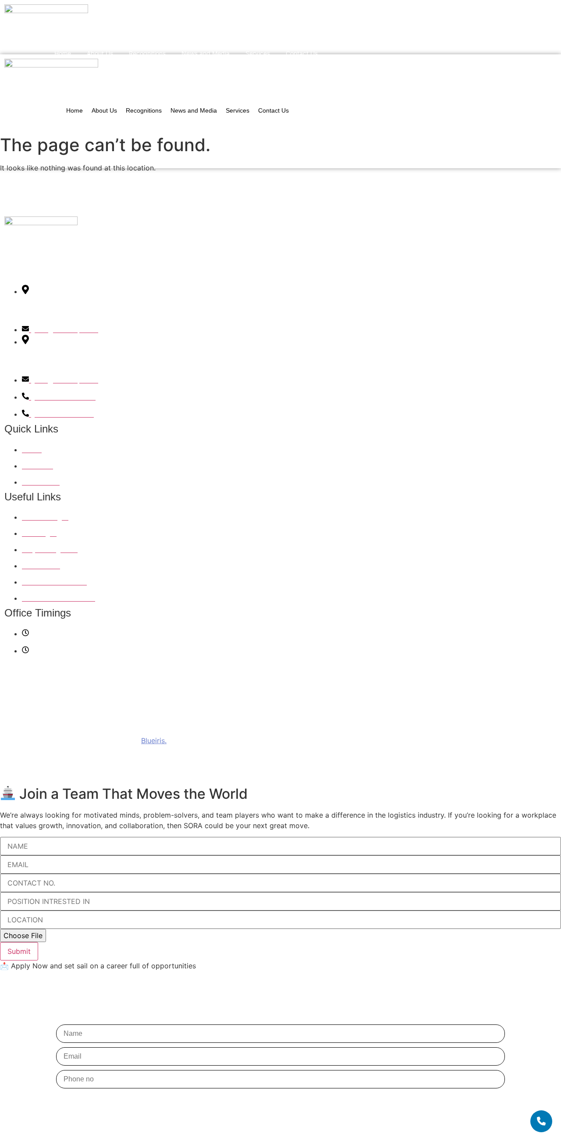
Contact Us (302, 53)
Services (257, 53)
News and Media (205, 53)
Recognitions (147, 53)
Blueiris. (154, 740)
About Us (100, 53)
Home (62, 53)
